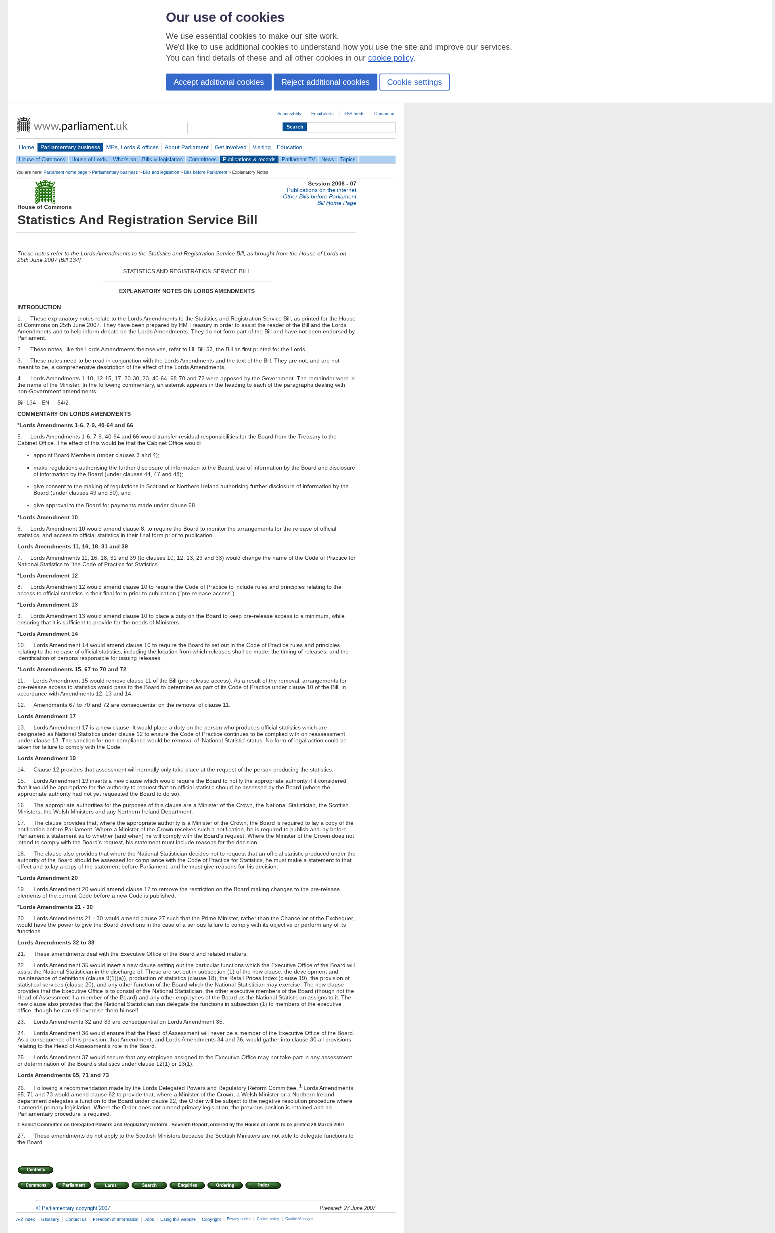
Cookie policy (268, 1219)
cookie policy (390, 57)
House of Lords (89, 159)
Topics (348, 159)
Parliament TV (298, 159)
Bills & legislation (162, 159)
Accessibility (289, 113)
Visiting (262, 147)
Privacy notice (239, 1219)
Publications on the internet (321, 190)
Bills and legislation (161, 172)
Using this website (178, 1219)
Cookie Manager (299, 1219)
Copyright (211, 1219)
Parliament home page (65, 172)
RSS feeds (354, 113)
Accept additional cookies (219, 82)
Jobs (149, 1219)
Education (289, 147)
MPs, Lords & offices (132, 147)
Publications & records (249, 159)
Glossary (50, 1219)
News (327, 159)
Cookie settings (414, 82)
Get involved (231, 147)
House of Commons (42, 159)
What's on (124, 159)
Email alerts (322, 113)
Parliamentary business (70, 147)
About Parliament (187, 147)
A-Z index (25, 1219)
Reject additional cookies (325, 82)
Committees (203, 159)
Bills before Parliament (205, 172)
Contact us (385, 113)
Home (26, 147)
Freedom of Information (115, 1219)
